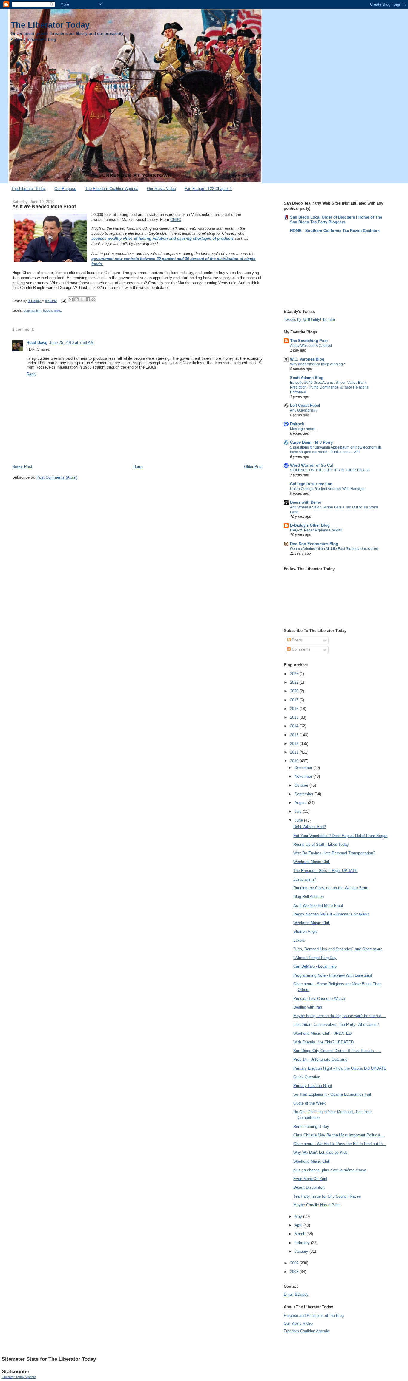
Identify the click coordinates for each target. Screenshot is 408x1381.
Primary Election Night (312, 1085)
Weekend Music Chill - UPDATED (322, 1033)
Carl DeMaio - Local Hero (315, 966)
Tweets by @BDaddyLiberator (309, 319)
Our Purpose (65, 188)
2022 (295, 682)
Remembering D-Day (311, 1126)
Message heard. (303, 429)
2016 (295, 708)
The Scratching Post (309, 340)
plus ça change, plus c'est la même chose (329, 1170)
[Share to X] (82, 299)
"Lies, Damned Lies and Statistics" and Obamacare (337, 949)
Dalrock (297, 424)
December (304, 767)
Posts (296, 640)
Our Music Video (161, 188)
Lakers (299, 940)
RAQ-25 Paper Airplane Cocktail (316, 530)
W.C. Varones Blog (307, 359)
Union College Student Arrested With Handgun (328, 489)
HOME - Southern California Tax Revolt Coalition (335, 230)
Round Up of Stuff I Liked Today (321, 844)
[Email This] (71, 299)
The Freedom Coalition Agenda (111, 188)
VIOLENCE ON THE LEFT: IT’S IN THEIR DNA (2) (330, 470)
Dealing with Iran (307, 1007)
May (299, 1216)
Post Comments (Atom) (56, 477)
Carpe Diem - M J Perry (311, 442)
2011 (295, 752)
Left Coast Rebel (305, 405)
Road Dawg (37, 342)
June (299, 820)
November (304, 776)
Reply (31, 374)
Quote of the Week (309, 1103)
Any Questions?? (304, 410)
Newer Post (22, 466)
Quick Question (306, 1077)
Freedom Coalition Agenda (306, 1331)
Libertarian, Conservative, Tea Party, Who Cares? (336, 1024)
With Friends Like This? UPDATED (323, 1042)
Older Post (253, 466)
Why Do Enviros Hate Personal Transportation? (334, 853)
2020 (295, 691)
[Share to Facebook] (88, 299)
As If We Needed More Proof (318, 905)
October (302, 785)
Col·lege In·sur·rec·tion (311, 484)
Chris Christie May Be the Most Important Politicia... (338, 1135)
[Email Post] (63, 301)
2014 (295, 726)
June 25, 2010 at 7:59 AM (71, 342)
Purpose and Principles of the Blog (314, 1315)
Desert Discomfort (309, 1187)
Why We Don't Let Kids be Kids (320, 1152)
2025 (295, 674)
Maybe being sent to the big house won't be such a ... (339, 1016)
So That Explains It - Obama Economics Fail (332, 1094)
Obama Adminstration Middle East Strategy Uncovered (334, 549)
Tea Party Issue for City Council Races (327, 1196)
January (302, 1251)
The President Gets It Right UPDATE (325, 870)
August (301, 802)
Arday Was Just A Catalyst (311, 346)
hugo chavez (52, 310)
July (299, 811)
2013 (295, 735)
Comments (301, 649)
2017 (295, 700)
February (303, 1243)
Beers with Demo (305, 502)
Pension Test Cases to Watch (319, 998)
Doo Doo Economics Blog (314, 544)
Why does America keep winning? (317, 364)
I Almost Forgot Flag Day (315, 957)
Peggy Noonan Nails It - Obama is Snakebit (331, 914)
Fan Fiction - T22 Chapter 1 (208, 188)
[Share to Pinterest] (93, 299)
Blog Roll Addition (308, 896)
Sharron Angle (305, 931)
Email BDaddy (296, 1294)
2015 (295, 717)
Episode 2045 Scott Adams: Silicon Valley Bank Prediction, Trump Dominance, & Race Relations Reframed (329, 387)
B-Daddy (35, 301)
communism (32, 310)
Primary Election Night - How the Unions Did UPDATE (339, 1068)
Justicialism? (304, 879)
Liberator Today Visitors (19, 1377)
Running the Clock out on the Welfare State (330, 888)
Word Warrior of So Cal (311, 465)
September (305, 794)
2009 (295, 1263)
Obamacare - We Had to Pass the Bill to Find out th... (339, 1144)
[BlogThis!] (76, 299)
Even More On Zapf (310, 1178)
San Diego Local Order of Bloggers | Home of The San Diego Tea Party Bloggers (336, 219)
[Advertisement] (313, 270)
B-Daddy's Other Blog (310, 525)
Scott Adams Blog (306, 377)
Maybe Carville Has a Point (316, 1205)
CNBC (175, 219)
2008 (295, 1271)
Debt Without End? (309, 827)
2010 (295, 761)
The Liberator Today (50, 25)
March (300, 1234)
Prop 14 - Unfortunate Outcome (320, 1059)
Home (138, 466)
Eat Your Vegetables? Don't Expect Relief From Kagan (340, 835)
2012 (295, 743)
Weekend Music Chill (311, 861)
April (299, 1225)
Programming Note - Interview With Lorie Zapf (332, 975)
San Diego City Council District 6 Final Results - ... (337, 1050)
